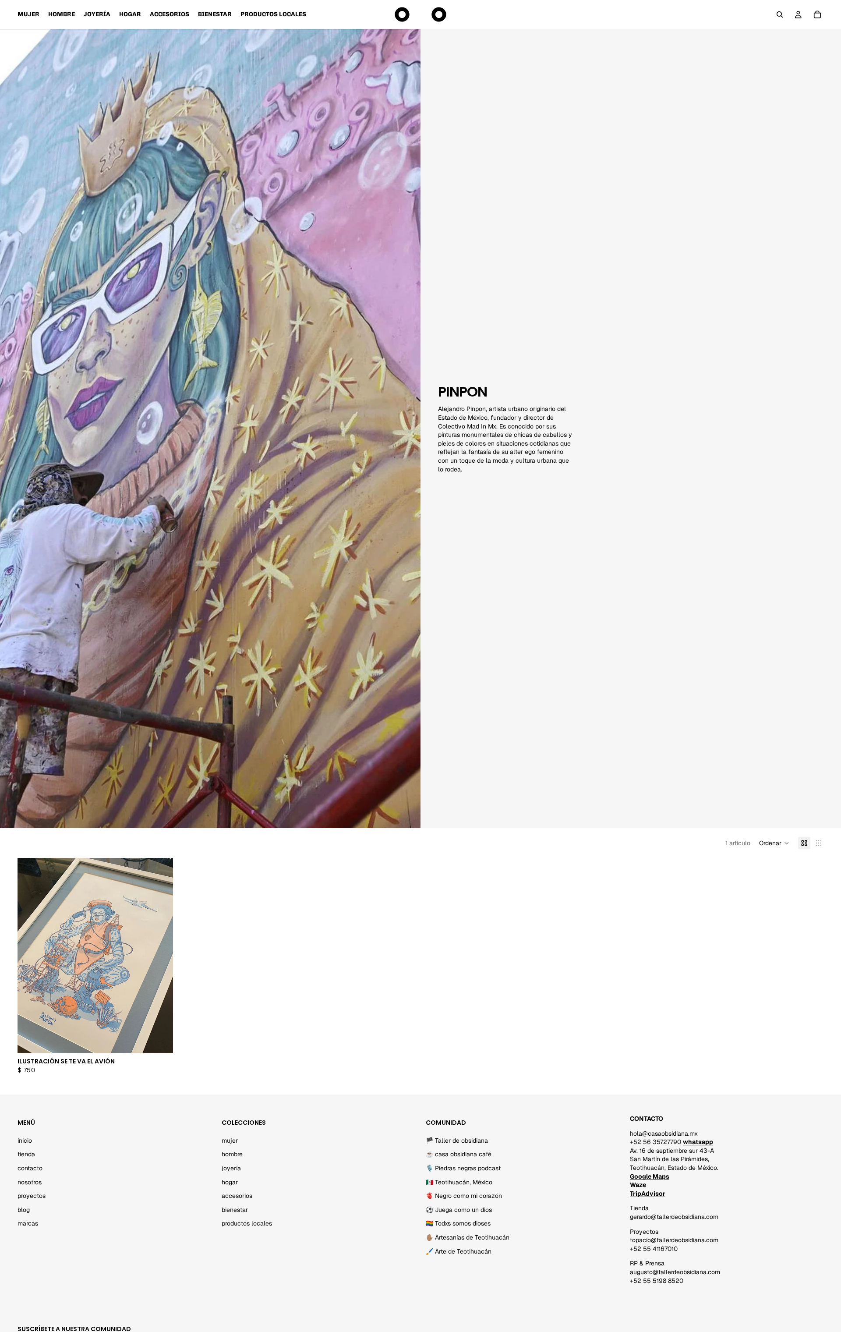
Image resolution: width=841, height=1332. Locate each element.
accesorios (237, 1196)
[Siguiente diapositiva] (160, 955)
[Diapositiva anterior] (31, 955)
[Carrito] (817, 14)
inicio (25, 1140)
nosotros (30, 1182)
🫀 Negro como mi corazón (464, 1196)
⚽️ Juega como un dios (459, 1210)
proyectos (32, 1196)
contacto (30, 1168)
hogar (230, 1182)
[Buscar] (779, 14)
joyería (231, 1168)
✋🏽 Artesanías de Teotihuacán (467, 1237)
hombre (232, 1154)
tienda (26, 1154)
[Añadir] (159, 1040)
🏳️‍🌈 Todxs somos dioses (458, 1223)
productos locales (247, 1223)
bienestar (235, 1210)
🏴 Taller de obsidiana (457, 1140)
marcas (28, 1223)
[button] (774, 843)
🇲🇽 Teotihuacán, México (459, 1182)
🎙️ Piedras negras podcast (463, 1168)
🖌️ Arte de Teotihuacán (458, 1251)
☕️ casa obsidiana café (458, 1154)
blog (24, 1210)
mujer (230, 1140)
